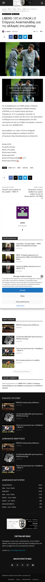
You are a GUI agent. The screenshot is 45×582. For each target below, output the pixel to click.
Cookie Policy (20, 305)
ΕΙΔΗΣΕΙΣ (25, 168)
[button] (42, 276)
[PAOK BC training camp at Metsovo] (8, 328)
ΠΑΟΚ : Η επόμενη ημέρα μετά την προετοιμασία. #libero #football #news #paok (29, 257)
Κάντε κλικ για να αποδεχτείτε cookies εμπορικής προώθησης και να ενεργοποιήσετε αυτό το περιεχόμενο (22, 90)
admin (8, 31)
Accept (22, 290)
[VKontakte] (33, 565)
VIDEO (9, 9)
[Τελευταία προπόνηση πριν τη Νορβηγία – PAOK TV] (8, 352)
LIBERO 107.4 (11, 168)
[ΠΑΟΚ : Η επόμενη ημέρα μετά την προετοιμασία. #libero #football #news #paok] (8, 258)
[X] (16, 37)
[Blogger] (12, 565)
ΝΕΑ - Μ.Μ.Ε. (15, 14)
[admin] (3, 31)
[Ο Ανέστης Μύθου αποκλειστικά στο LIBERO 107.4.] (8, 269)
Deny (22, 296)
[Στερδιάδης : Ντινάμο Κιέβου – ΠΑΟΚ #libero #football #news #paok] (8, 247)
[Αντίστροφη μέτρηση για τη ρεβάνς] (8, 363)
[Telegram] (25, 37)
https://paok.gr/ (22, 225)
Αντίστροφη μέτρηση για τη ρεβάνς (28, 360)
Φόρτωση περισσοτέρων (21, 371)
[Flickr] (22, 565)
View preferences (22, 302)
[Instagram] (28, 565)
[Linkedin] (20, 37)
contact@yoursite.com (17, 550)
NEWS (19, 168)
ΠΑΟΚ (31, 168)
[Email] (30, 37)
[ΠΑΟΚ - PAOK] (22, 524)
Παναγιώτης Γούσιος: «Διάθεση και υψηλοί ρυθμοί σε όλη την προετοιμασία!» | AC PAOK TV (33, 194)
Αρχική (4, 9)
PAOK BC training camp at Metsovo (27, 325)
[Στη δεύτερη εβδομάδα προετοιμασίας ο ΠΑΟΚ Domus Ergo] (8, 340)
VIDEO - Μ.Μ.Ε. (17, 9)
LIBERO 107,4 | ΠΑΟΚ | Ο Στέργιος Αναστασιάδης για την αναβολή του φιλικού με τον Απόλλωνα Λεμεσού (22, 386)
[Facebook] (11, 37)
